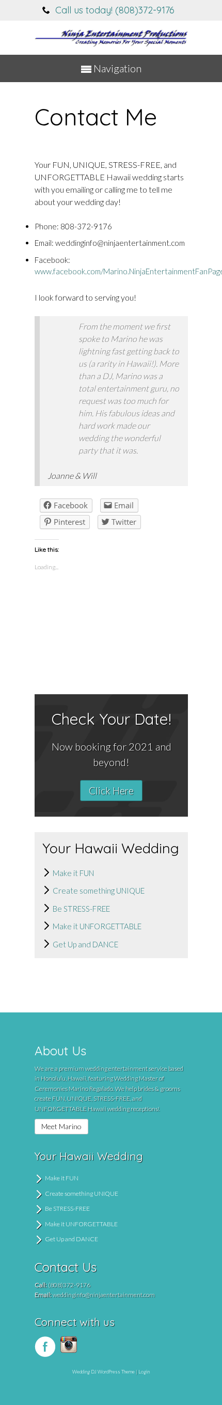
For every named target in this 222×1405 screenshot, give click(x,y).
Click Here (111, 791)
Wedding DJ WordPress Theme (103, 1372)
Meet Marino (61, 1126)
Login (144, 1372)
